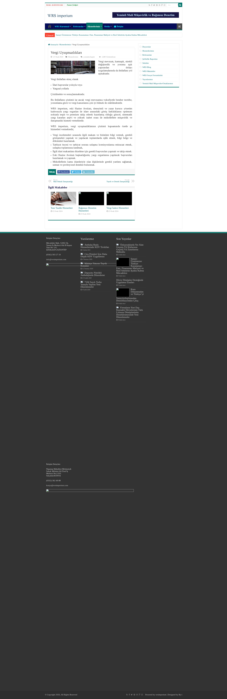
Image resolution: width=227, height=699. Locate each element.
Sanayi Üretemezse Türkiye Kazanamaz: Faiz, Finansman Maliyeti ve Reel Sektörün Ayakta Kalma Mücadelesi (101, 35)
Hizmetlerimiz (94, 26)
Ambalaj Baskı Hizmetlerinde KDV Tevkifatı (95, 245)
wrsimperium (161, 695)
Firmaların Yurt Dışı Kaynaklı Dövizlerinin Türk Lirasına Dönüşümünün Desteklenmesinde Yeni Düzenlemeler (129, 312)
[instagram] (164, 5)
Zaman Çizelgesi (72, 5)
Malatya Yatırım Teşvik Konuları (94, 264)
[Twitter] (154, 5)
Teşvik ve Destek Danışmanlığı (118, 181)
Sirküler (145, 63)
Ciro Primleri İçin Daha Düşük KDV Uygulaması (94, 255)
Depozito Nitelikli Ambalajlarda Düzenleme (93, 273)
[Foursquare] (162, 5)
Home (49, 26)
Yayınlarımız (147, 79)
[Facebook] (152, 5)
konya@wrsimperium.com (57, 485)
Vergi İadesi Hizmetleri (118, 208)
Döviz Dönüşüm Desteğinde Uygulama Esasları (129, 281)
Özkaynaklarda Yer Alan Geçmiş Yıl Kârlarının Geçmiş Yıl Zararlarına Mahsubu (129, 248)
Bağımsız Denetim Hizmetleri (87, 209)
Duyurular (146, 47)
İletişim (120, 26)
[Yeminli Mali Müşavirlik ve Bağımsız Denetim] (146, 14)
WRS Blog (146, 67)
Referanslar (78, 26)
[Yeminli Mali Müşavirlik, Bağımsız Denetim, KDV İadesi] (60, 15)
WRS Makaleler (148, 71)
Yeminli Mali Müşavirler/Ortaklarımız (157, 83)
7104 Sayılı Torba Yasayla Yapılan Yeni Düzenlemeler (91, 284)
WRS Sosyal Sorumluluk (152, 75)
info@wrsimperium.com (56, 259)
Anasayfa (54, 45)
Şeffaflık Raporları (150, 59)
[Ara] (180, 5)
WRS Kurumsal (62, 26)
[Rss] (149, 5)
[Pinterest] (157, 5)
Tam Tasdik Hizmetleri (62, 208)
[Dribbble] (159, 5)
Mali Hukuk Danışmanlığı (63, 181)
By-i (180, 695)
